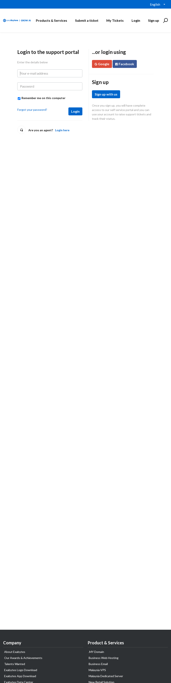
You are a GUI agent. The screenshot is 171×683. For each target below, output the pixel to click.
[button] (165, 20)
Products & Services (51, 20)
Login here (62, 130)
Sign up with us (106, 94)
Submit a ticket (86, 20)
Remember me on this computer (43, 98)
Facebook (126, 64)
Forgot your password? (32, 109)
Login (75, 111)
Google (103, 64)
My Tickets (115, 20)
